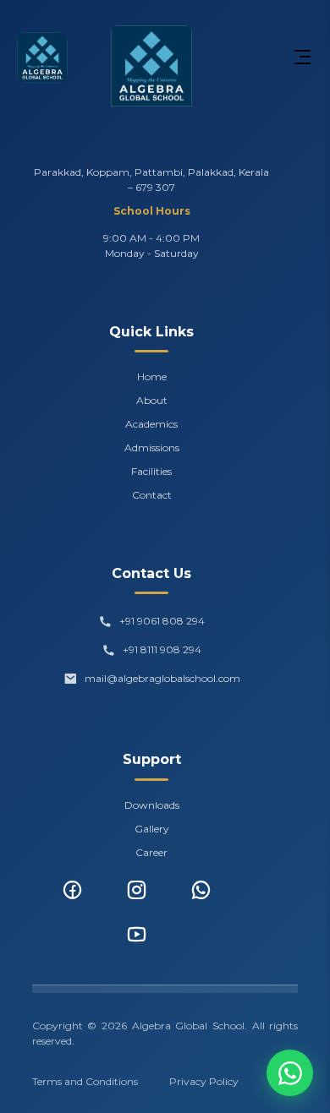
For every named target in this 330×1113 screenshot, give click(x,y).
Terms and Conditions (85, 1081)
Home (152, 376)
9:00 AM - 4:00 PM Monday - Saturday (151, 245)
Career (151, 852)
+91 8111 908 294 (162, 649)
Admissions (151, 447)
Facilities (151, 471)
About (152, 400)
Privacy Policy (204, 1081)
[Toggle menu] (302, 57)
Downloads (151, 805)
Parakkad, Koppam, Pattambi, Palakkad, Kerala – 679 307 (151, 180)
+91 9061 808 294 (162, 620)
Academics (151, 423)
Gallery (152, 828)
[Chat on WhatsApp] (290, 1073)
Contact (152, 494)
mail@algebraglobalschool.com (162, 678)
